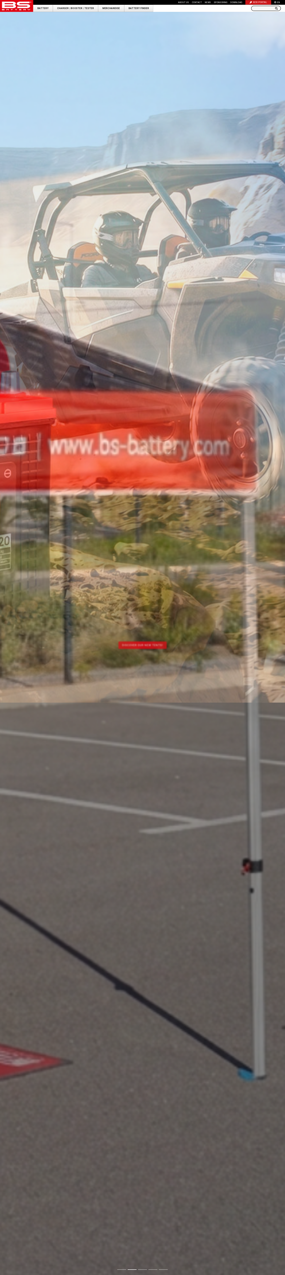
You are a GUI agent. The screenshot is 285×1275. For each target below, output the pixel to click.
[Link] (16, 6)
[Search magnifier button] (277, 8)
